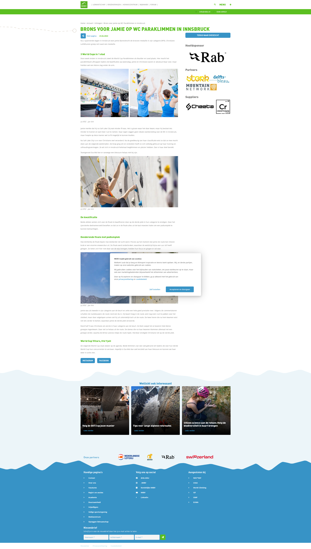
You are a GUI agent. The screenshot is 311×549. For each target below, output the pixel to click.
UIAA (195, 483)
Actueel (90, 23)
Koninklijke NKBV (148, 488)
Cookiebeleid (116, 546)
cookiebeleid (141, 279)
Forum (153, 4)
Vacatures (92, 488)
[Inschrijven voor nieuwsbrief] (162, 537)
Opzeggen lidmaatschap (98, 522)
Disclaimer (85, 546)
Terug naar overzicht (208, 35)
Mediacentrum (94, 517)
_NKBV (143, 483)
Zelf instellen (155, 289)
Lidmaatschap (99, 4)
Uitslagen (99, 23)
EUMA (195, 502)
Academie (92, 497)
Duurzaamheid (94, 502)
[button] (223, 4)
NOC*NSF (197, 478)
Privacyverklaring (100, 546)
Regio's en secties (95, 492)
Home (83, 23)
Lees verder (88, 430)
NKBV (143, 492)
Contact (91, 478)
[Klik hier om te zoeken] (215, 4)
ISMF (195, 497)
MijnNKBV (144, 4)
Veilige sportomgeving (97, 512)
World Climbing (199, 488)
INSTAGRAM (87, 360)
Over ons (92, 483)
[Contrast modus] (230, 4)
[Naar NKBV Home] (84, 4)
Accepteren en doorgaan (180, 289)
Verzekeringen (114, 4)
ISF (194, 492)
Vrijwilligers (93, 507)
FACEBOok (104, 360)
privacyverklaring (126, 279)
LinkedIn (144, 497)
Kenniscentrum (130, 4)
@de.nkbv (145, 478)
